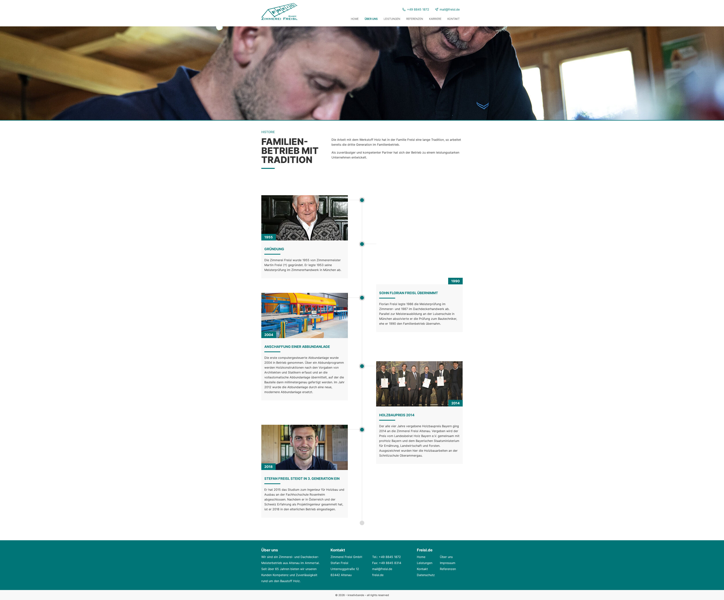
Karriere (435, 18)
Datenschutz (426, 575)
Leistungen (392, 18)
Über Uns (371, 18)
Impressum (447, 563)
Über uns (446, 557)
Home (355, 18)
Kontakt (453, 18)
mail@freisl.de (450, 9)
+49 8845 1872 (418, 9)
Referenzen (414, 18)
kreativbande (356, 595)
